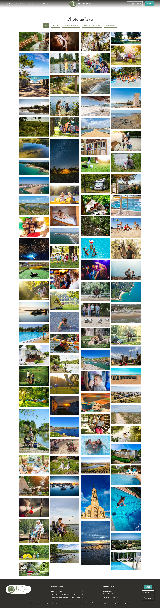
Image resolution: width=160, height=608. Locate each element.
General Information (110, 597)
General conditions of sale (112, 594)
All (46, 25)
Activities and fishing (71, 25)
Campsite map (108, 591)
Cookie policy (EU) (116, 603)
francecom (95, 603)
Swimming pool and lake (92, 25)
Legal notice (127, 603)
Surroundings (110, 25)
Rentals (55, 25)
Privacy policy (104, 603)
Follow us (34, 4)
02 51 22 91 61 (56, 591)
